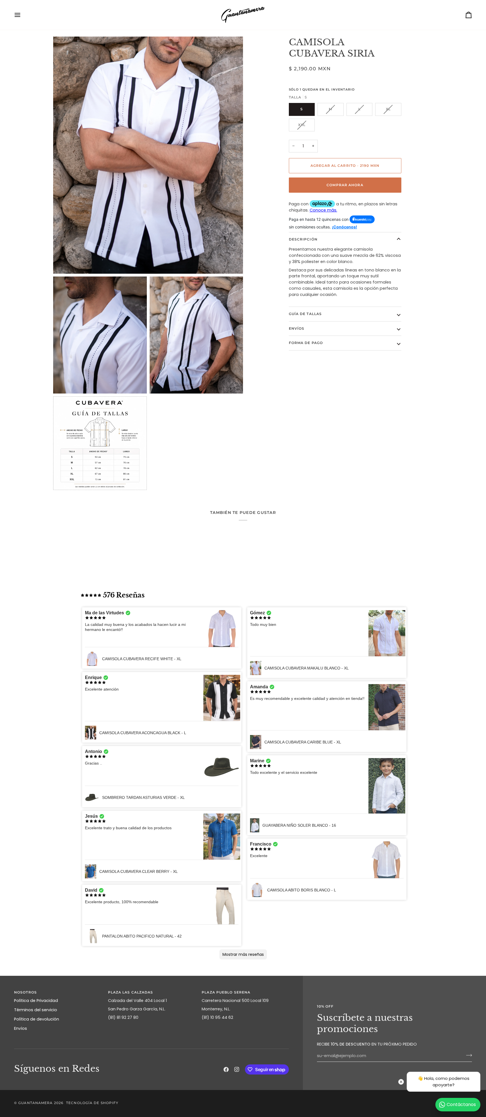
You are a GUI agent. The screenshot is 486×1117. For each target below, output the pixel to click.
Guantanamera (35, 1103)
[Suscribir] (467, 1055)
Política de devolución (36, 1019)
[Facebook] (226, 1069)
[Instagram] (236, 1069)
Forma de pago (306, 343)
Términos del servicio (35, 1010)
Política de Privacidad (36, 1000)
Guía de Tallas (305, 314)
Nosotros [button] (25, 992)
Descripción (303, 239)
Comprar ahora (345, 185)
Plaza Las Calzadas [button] (130, 992)
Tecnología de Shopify (92, 1103)
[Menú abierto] (22, 15)
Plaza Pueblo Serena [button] (226, 992)
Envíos (297, 328)
